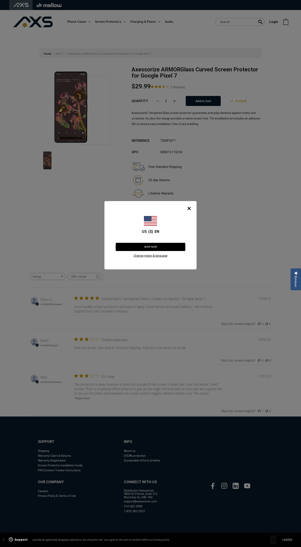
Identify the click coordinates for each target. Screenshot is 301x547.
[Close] (189, 208)
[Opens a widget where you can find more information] (18, 540)
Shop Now (150, 246)
